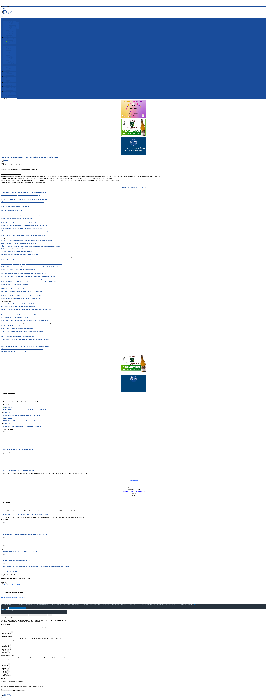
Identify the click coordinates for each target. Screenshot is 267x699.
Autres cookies (44, 614)
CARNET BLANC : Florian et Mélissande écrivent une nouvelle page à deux (25, 534)
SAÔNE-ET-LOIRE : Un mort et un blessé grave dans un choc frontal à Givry (19, 333)
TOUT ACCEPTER (13, 608)
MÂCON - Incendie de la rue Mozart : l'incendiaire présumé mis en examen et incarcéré (21, 228)
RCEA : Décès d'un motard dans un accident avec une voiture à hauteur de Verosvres (21, 213)
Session (49, 614)
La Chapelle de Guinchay (9, 11)
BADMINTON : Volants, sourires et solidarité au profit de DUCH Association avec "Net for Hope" (26, 514)
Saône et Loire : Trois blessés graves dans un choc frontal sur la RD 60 (17, 303)
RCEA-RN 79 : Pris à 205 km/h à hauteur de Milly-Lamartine (15, 288)
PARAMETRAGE (4, 608)
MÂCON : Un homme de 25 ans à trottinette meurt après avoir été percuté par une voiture (22, 222)
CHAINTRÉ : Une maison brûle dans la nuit (11, 210)
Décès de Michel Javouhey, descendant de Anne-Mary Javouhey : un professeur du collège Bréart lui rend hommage (36, 566)
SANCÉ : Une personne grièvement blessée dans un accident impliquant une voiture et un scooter (23, 273)
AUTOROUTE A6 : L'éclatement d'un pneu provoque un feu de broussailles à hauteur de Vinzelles (24, 199)
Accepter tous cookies (5, 690)
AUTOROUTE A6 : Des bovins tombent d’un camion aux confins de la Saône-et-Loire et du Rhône (24, 325)
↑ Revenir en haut (4, 697)
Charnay (5, 10)
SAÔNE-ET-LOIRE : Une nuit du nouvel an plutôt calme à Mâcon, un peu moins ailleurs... (22, 331)
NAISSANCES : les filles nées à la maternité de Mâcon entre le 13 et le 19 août (21, 415)
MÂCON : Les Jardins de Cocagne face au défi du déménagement (18, 449)
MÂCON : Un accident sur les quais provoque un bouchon (14, 284)
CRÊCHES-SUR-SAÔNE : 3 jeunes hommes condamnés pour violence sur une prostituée (22, 349)
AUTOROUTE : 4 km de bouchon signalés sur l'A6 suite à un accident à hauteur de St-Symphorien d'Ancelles (26, 240)
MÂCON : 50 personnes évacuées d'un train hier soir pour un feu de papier (18, 248)
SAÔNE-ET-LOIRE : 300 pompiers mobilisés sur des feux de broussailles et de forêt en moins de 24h (24, 215)
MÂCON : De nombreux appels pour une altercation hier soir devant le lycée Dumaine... (21, 298)
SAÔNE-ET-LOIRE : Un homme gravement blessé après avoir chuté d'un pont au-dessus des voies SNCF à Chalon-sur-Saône (30, 266)
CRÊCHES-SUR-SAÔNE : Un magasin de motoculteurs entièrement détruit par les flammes (22, 202)
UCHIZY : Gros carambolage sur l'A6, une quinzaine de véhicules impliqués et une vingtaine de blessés (25, 279)
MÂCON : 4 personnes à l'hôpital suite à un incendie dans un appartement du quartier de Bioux (23, 235)
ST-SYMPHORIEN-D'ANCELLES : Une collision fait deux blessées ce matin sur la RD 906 (22, 342)
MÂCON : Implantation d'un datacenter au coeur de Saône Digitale (19, 470)
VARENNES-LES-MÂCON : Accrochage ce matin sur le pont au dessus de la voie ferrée (21, 291)
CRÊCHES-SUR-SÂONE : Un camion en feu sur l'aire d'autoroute (16, 351)
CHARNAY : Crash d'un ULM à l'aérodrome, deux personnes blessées (17, 259)
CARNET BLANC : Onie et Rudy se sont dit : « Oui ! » (16, 560)
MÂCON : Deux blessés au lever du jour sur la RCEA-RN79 (15, 312)
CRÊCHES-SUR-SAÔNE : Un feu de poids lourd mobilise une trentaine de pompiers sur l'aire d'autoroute (26, 309)
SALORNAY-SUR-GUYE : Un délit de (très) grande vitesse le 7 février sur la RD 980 (21, 295)
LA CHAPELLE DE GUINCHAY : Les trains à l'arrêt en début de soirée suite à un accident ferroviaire (25, 346)
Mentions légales (7, 695)
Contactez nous (6, 694)
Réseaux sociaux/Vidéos (34, 614)
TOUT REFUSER (21, 608)
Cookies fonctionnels (5, 614)
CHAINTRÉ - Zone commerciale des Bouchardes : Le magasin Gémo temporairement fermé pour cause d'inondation (28, 276)
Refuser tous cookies (16, 690)
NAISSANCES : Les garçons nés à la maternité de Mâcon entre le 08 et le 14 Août (22, 426)
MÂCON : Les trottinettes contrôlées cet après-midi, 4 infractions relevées (18, 269)
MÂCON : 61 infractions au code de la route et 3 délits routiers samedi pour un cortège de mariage (24, 225)
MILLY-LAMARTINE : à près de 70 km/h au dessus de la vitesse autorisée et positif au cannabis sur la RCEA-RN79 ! (28, 281)
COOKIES (3, 609)
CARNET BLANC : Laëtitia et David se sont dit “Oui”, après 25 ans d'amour (21, 551)
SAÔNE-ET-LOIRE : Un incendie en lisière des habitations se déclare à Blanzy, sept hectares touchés (24, 192)
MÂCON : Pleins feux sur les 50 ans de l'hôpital (14, 399)
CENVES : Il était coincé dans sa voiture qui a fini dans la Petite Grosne (17, 336)
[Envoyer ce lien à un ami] (5, 161)
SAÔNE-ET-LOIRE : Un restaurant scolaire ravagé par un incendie (17, 328)
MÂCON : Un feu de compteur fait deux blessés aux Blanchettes (16, 206)
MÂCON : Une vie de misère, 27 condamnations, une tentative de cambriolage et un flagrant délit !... (24, 320)
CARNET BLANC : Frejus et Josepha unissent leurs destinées (18, 543)
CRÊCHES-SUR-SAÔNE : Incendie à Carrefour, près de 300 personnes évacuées (20, 254)
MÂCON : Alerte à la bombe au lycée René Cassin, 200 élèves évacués (17, 218)
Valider (22, 690)
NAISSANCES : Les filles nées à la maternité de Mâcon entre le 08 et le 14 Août (22, 420)
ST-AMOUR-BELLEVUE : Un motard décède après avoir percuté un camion (19, 243)
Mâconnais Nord (7, 12)
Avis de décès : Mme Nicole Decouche (12, 571)
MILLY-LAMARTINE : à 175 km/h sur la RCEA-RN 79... (14, 317)
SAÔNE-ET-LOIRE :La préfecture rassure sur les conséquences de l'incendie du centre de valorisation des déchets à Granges (30, 246)
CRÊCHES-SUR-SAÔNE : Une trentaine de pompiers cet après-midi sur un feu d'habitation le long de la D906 (27, 231)
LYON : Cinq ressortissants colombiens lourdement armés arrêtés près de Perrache (20, 314)
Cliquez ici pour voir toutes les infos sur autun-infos (133, 187)
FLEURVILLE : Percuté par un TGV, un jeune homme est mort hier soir (18, 306)
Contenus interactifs (24, 614)
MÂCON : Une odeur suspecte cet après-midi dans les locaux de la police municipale (20, 195)
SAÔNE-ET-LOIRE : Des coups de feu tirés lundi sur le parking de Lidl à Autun (29, 157)
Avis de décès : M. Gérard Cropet (11, 569)
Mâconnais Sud (6, 13)
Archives (5, 693)
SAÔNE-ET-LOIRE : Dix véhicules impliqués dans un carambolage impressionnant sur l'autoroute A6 (25, 339)
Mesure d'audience (14, 614)
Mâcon (4, 8)
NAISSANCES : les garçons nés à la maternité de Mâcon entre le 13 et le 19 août (26, 410)
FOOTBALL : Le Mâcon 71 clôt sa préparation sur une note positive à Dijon (21, 508)
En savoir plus (195, 604)
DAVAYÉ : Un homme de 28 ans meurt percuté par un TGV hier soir (17, 251)
